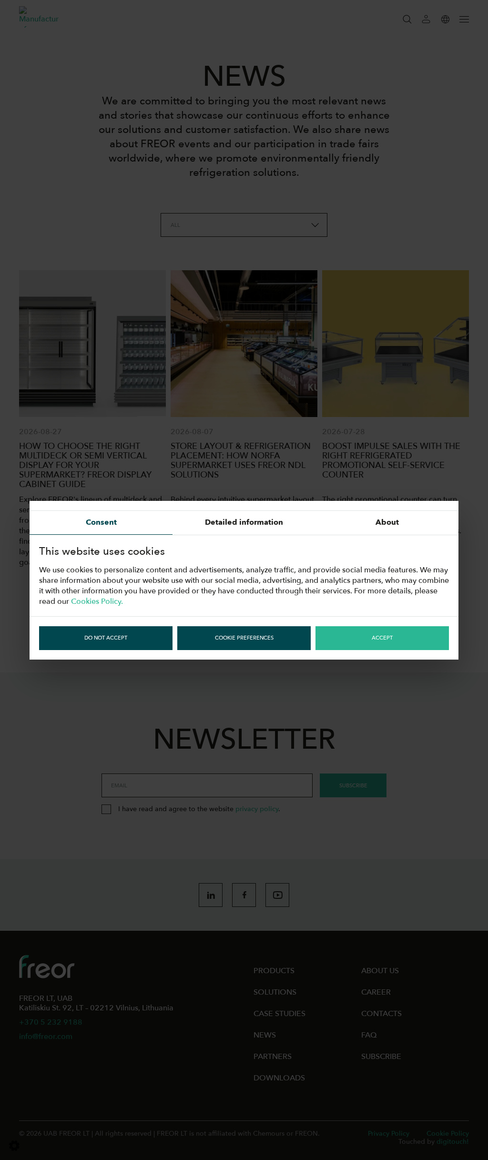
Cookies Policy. (97, 601)
